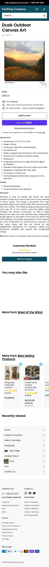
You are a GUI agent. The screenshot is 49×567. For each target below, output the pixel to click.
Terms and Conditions (11, 526)
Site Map (5, 539)
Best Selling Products (18, 357)
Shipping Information (10, 505)
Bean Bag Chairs (31, 515)
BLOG (4, 512)
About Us (5, 502)
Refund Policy (7, 532)
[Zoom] (45, 84)
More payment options (24, 128)
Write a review (24, 259)
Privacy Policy (7, 536)
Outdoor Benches (31, 512)
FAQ (3, 508)
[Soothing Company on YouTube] (34, 493)
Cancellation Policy (10, 529)
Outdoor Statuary (31, 508)
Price (4, 92)
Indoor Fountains (31, 502)
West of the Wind (30, 312)
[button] (10, 390)
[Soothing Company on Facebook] (30, 493)
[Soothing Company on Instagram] (25, 493)
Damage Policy (8, 523)
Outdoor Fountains (31, 505)
